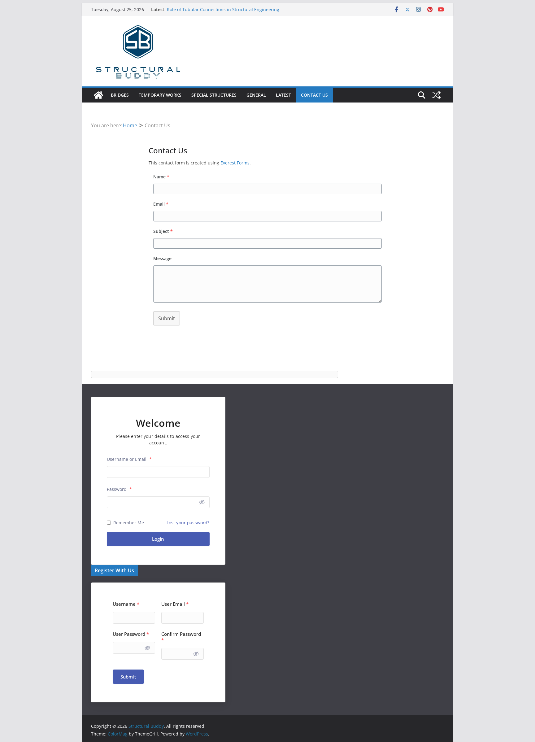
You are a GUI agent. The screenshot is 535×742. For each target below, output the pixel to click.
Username (126, 604)
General (256, 95)
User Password (131, 634)
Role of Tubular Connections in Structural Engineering (223, 9)
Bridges (120, 95)
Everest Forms (235, 163)
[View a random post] (436, 95)
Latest (283, 95)
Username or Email (129, 459)
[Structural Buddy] (98, 95)
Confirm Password (181, 637)
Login (158, 539)
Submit (166, 318)
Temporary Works (160, 95)
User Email (175, 604)
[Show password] (202, 502)
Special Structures (214, 95)
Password (119, 489)
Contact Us (314, 95)
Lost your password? (188, 523)
